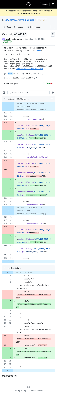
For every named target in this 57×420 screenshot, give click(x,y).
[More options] (51, 99)
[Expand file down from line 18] (7, 370)
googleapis (11, 20)
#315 (39, 51)
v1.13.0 (40, 74)
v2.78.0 (29, 74)
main (10, 74)
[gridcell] (28, 106)
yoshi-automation (14, 39)
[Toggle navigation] (4, 4)
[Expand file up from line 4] (7, 272)
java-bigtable (26, 20)
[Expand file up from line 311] (8, 106)
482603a (15, 78)
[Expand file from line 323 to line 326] (8, 210)
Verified (7, 42)
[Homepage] (28, 4)
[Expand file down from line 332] (8, 261)
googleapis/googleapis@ (29, 68)
